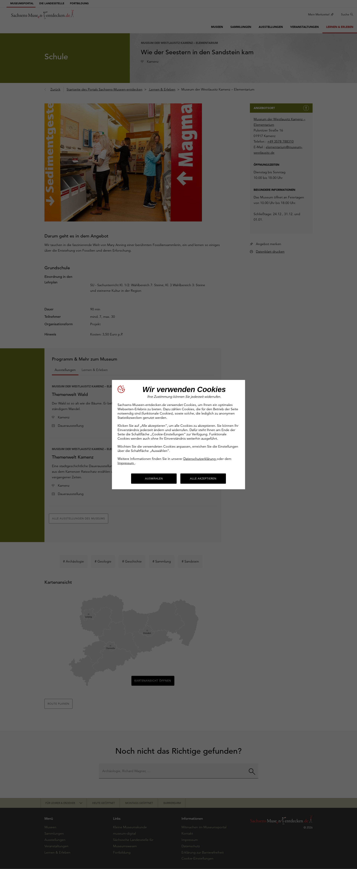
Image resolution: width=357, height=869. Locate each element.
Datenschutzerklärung (200, 459)
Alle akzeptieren (203, 478)
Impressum (126, 463)
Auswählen (154, 478)
